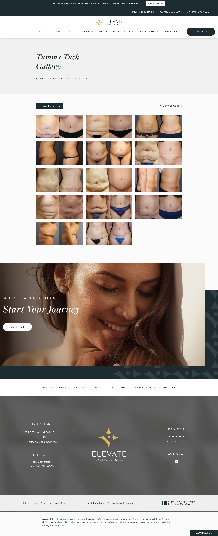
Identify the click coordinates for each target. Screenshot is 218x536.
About (58, 32)
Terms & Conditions (94, 503)
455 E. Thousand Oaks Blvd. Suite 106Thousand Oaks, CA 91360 (41, 437)
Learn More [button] (155, 4)
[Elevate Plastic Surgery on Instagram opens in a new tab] (176, 461)
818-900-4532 (62, 526)
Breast (88, 32)
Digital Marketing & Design (181, 503)
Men (116, 32)
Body (103, 32)
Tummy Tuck (79, 79)
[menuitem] (176, 461)
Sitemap (129, 503)
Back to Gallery (172, 106)
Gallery (171, 32)
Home (43, 32)
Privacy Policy (114, 503)
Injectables (148, 32)
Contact (201, 31)
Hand (128, 32)
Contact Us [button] (204, 533)
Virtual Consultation (142, 11)
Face (73, 32)
